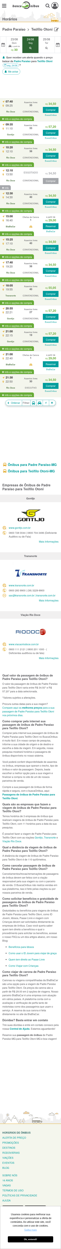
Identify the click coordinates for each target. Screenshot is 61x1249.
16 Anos (7, 1180)
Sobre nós (9, 1175)
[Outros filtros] (52, 403)
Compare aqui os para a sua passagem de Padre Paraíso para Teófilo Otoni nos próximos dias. (28, 711)
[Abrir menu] (4, 5)
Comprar (51, 110)
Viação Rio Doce (11, 841)
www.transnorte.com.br (21, 585)
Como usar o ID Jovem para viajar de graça (33, 953)
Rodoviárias (11, 1152)
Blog (5, 1168)
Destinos (8, 1147)
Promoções (10, 1142)
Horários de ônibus (16, 1132)
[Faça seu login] (55, 5)
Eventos (8, 1163)
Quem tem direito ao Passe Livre (27, 959)
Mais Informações (48, 541)
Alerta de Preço (14, 1137)
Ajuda (6, 1200)
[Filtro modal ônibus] (33, 403)
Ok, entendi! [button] (30, 1239)
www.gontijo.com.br (19, 528)
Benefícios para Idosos (21, 947)
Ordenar (15, 403)
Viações (7, 1158)
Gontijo (39, 837)
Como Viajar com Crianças (23, 966)
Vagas (6, 1185)
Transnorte (50, 837)
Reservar (51, 226)
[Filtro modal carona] (40, 403)
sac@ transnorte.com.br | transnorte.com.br (32, 595)
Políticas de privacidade (19, 1195)
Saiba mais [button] (30, 1230)
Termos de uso (12, 1190)
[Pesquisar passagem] (48, 5)
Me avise (13, 71)
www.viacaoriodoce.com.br (24, 644)
